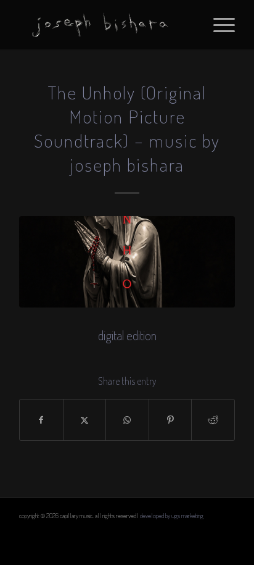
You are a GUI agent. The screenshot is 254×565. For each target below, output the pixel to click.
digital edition (127, 335)
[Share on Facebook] (41, 420)
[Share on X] (84, 420)
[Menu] (218, 24)
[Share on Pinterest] (170, 420)
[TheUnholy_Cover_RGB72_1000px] (127, 262)
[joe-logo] (105, 24)
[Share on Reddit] (213, 420)
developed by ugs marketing (171, 515)
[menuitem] (218, 24)
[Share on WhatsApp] (127, 420)
